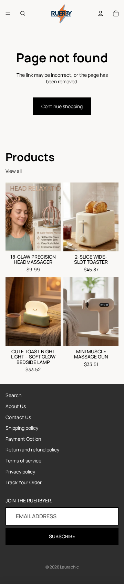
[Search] (22, 13)
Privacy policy (20, 471)
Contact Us (18, 417)
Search (13, 395)
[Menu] (8, 13)
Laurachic (69, 567)
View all (14, 171)
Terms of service (23, 460)
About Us (16, 406)
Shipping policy (22, 428)
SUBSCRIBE (62, 536)
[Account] (100, 13)
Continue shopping (62, 106)
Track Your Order (24, 482)
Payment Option (23, 439)
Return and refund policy (32, 449)
